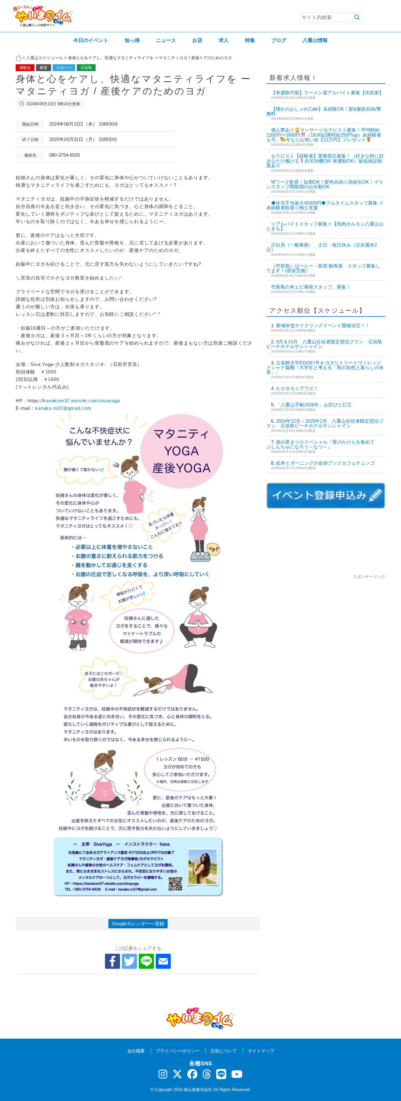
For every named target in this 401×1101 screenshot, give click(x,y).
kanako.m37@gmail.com (63, 408)
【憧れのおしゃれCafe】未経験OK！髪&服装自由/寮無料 (323, 111)
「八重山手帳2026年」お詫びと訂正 (314, 404)
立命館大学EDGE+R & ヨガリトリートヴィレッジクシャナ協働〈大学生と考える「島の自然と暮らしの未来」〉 (325, 367)
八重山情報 (315, 40)
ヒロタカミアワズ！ (297, 388)
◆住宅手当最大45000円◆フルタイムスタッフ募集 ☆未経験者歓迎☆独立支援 (324, 205)
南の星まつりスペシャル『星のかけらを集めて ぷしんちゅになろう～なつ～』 (322, 444)
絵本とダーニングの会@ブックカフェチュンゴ (325, 463)
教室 (43, 67)
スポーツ (63, 67)
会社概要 (136, 1050)
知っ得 (132, 40)
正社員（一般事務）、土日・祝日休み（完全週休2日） (321, 247)
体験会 (25, 67)
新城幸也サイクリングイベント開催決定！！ (323, 325)
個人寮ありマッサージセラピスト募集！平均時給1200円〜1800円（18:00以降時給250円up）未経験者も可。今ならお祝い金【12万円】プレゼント (323, 134)
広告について (224, 1050)
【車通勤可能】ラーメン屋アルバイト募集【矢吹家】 (327, 92)
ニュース (166, 40)
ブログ (278, 40)
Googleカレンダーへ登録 (138, 923)
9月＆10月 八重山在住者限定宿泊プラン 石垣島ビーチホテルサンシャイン (324, 344)
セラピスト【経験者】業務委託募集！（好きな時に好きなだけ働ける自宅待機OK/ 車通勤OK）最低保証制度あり (325, 160)
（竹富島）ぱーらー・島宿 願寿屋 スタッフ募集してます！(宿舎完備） (323, 268)
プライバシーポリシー (178, 1050)
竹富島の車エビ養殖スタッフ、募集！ (311, 287)
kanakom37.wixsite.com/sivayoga (81, 400)
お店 (197, 40)
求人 (224, 40)
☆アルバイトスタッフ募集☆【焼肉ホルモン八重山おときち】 (325, 226)
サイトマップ (261, 1050)
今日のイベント (90, 40)
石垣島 (86, 67)
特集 (250, 40)
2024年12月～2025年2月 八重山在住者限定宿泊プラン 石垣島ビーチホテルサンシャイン (324, 423)
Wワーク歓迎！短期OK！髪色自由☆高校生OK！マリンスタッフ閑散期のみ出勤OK (324, 184)
